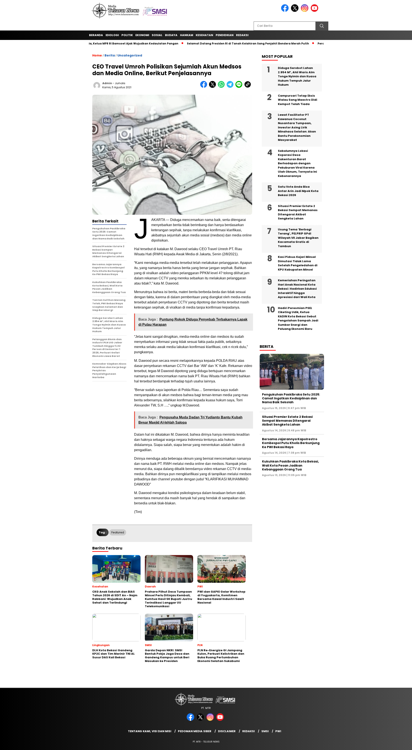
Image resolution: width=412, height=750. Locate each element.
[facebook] (285, 10)
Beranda (96, 35)
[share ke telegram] (231, 86)
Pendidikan (224, 35)
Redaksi (248, 731)
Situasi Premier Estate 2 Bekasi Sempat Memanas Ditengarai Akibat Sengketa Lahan (298, 212)
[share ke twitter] (213, 86)
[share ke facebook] (204, 86)
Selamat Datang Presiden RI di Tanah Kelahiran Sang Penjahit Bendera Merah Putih (229, 43)
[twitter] (295, 10)
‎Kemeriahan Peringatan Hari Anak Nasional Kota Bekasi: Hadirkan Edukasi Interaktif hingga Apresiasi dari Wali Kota (297, 288)
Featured (117, 532)
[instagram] (305, 10)
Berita (110, 55)
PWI (278, 731)
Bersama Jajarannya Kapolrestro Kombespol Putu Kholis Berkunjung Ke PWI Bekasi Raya (291, 443)
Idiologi (112, 35)
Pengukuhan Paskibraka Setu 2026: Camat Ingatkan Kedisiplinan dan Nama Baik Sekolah (291, 398)
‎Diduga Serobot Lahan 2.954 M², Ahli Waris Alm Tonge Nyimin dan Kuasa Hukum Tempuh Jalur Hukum (297, 76)
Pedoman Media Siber (194, 731)
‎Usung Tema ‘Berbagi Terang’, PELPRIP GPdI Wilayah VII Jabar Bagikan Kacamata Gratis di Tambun (298, 237)
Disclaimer (227, 731)
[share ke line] (239, 86)
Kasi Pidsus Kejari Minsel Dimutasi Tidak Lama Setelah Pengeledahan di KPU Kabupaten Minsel (297, 263)
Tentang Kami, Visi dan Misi (149, 731)
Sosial (157, 35)
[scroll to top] (396, 743)
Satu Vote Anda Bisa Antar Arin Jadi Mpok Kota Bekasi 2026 (298, 191)
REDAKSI (242, 35)
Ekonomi (142, 35)
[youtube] (315, 10)
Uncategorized (129, 55)
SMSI (265, 731)
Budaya (171, 35)
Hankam (186, 35)
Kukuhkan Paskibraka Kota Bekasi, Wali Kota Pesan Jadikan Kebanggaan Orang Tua (290, 465)
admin (107, 83)
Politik (127, 35)
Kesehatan (204, 35)
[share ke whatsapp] (222, 86)
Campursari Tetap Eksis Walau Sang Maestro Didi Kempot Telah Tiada (297, 100)
